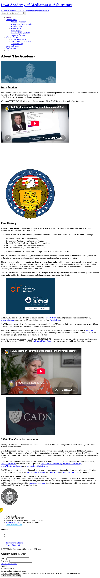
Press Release (55, 320)
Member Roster (12, 37)
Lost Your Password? (9, 564)
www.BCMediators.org (72, 464)
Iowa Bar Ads (16, 28)
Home (8, 17)
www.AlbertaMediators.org (11, 466)
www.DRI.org (50, 318)
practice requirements (37, 483)
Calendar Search (12, 46)
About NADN (11, 20)
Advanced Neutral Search (21, 41)
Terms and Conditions (14, 543)
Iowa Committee (17, 26)
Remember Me (9, 569)
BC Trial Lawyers (70, 472)
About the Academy (18, 22)
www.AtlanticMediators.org (37, 466)
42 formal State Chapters (43, 341)
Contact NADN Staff (14, 525)
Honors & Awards (18, 35)
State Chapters (16, 31)
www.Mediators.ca (8, 464)
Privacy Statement (13, 545)
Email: (3, 559)
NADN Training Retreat (20, 33)
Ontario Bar (54, 472)
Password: (5, 561)
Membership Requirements (21, 24)
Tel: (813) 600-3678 (13, 523)
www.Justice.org (7, 320)
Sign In (8, 50)
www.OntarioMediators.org (51, 464)
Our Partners (11, 48)
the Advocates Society (36, 472)
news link (90, 330)
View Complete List (18, 39)
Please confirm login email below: (14, 571)
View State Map (17, 44)
